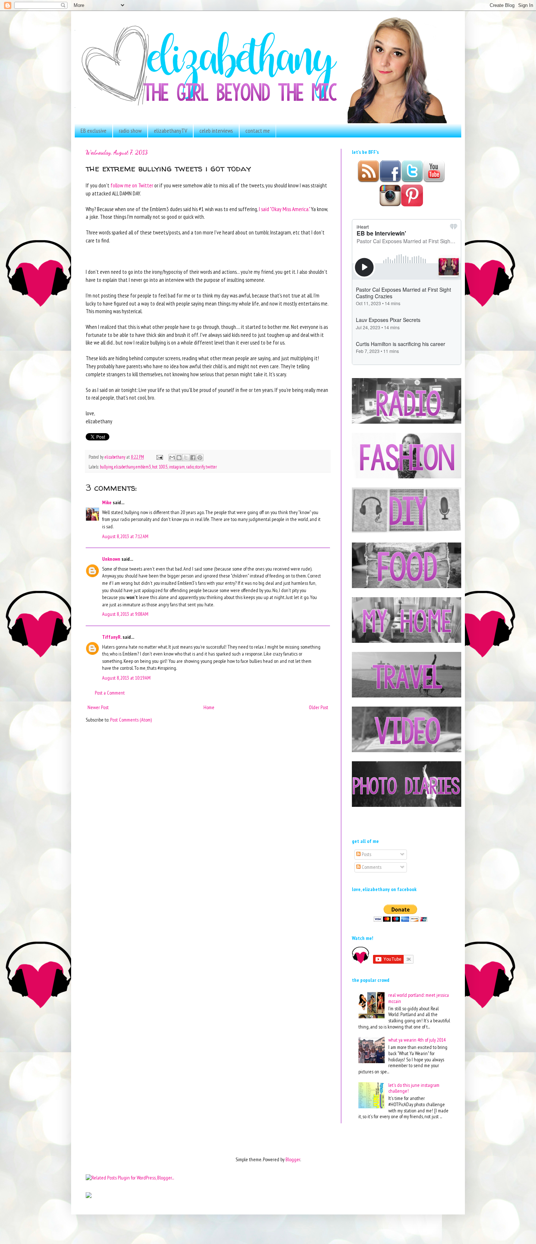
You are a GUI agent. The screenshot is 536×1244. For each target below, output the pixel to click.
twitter (211, 467)
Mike (107, 502)
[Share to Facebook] (193, 457)
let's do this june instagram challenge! (413, 1088)
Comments (371, 867)
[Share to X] (186, 457)
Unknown (111, 559)
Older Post (318, 707)
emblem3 (143, 467)
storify (200, 467)
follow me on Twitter (131, 185)
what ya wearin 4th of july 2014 (417, 1040)
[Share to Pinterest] (199, 457)
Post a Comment (110, 692)
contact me (257, 130)
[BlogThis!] (179, 457)
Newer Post (98, 707)
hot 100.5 (160, 467)
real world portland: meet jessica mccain (418, 998)
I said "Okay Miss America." (284, 209)
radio (190, 467)
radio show (130, 130)
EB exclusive (93, 130)
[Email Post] (159, 457)
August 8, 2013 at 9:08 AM (125, 614)
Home (208, 707)
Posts (366, 854)
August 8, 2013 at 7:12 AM (125, 536)
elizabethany (124, 467)
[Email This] (172, 457)
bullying (106, 467)
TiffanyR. (111, 637)
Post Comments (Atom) (131, 719)
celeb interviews (216, 130)
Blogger (293, 1159)
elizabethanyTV (170, 130)
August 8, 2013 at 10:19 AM (126, 678)
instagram (177, 467)
